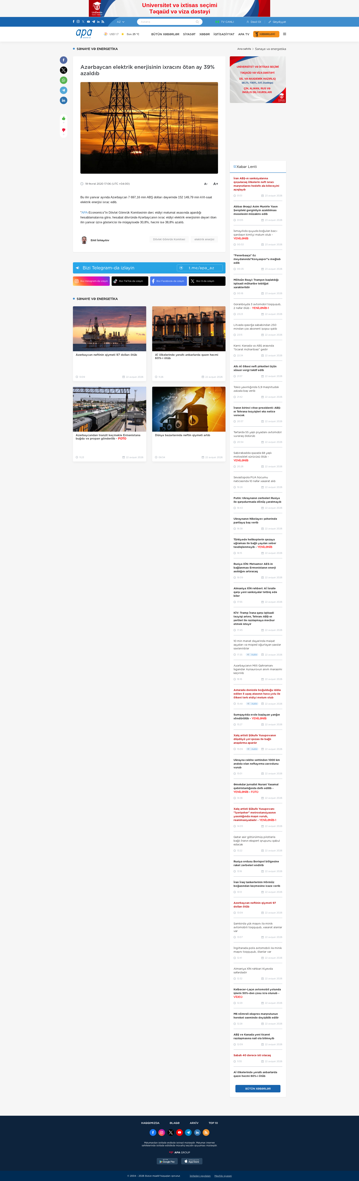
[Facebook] (73, 22)
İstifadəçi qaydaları (200, 1175)
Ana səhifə (244, 48)
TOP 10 (213, 1122)
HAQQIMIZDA (150, 1122)
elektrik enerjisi (204, 239)
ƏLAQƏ (175, 1122)
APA (85, 212)
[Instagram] (78, 22)
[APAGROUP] (179, 1152)
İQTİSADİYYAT (224, 34)
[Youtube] (88, 22)
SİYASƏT (189, 34)
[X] (83, 22)
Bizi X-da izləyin (205, 281)
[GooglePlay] (167, 1161)
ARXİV (194, 1122)
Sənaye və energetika (270, 49)
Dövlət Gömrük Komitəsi (169, 239)
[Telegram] (93, 22)
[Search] (197, 22)
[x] (170, 1133)
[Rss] (103, 22)
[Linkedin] (98, 22)
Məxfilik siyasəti (223, 1175)
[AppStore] (191, 1161)
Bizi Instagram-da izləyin (94, 281)
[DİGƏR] (282, 34)
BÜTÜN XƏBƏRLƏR (165, 34)
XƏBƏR (204, 34)
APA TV (243, 34)
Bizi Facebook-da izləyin (170, 281)
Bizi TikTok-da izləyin (131, 281)
